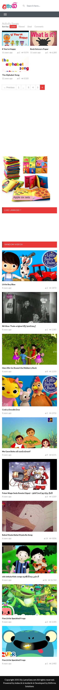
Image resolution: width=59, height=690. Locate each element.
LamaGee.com (29, 679)
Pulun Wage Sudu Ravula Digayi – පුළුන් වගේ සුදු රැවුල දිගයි (27, 493)
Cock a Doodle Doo (11, 409)
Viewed (22, 26)
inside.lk (28, 683)
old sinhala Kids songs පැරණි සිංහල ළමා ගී (20, 576)
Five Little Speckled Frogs (14, 618)
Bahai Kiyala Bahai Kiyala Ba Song (17, 535)
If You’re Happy (9, 49)
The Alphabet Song (10, 75)
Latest (13, 26)
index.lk (18, 683)
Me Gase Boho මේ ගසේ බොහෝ (16, 451)
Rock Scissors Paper (39, 49)
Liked (29, 26)
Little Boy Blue (8, 284)
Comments (39, 26)
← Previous (9, 87)
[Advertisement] (29, 121)
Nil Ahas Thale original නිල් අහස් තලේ (19, 326)
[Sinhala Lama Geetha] (10, 5)
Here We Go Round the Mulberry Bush (19, 368)
